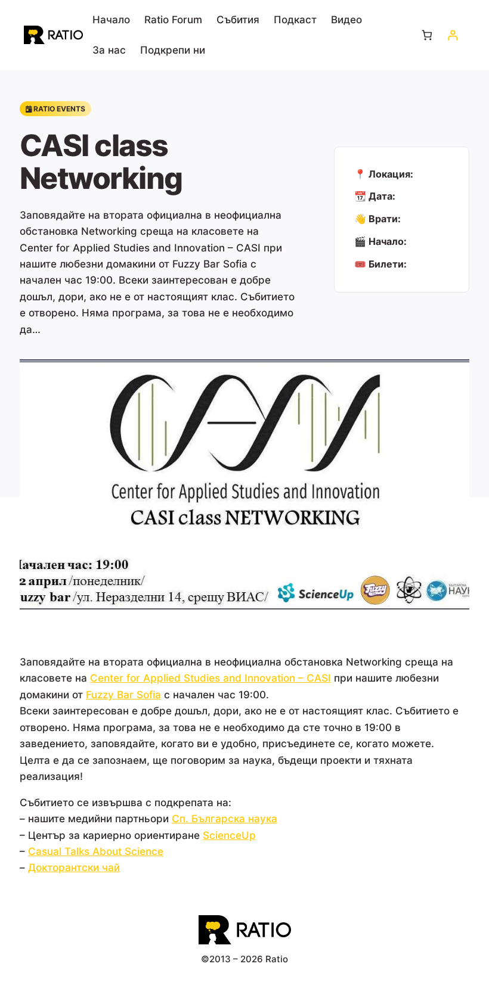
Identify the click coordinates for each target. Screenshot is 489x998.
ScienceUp (229, 835)
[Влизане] (452, 35)
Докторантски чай (74, 867)
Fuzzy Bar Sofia (123, 694)
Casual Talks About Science (95, 851)
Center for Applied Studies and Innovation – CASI (210, 677)
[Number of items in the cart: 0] (427, 35)
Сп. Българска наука (224, 818)
